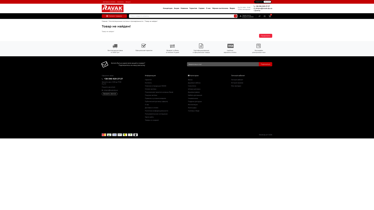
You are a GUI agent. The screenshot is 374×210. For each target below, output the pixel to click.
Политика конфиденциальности (156, 111)
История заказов (237, 83)
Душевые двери (194, 92)
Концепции (167, 8)
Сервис (201, 8)
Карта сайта (149, 117)
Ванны (190, 80)
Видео (232, 8)
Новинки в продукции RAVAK (155, 86)
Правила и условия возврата (155, 98)
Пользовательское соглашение (156, 114)
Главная (104, 21)
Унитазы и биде (193, 111)
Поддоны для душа (195, 101)
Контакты (120, 2)
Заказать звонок (109, 94)
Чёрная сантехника (220, 8)
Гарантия (193, 8)
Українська (258, 2)
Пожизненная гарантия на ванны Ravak (159, 92)
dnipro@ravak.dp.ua (111, 90)
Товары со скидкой (152, 120)
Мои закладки (236, 86)
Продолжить (265, 36)
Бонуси (128, 2)
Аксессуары (192, 108)
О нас (208, 8)
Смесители (192, 86)
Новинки (184, 8)
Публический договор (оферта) (156, 101)
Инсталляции (193, 104)
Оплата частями (150, 89)
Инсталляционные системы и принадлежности (126, 21)
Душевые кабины (194, 83)
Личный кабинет (237, 80)
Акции (176, 8)
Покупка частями (151, 95)
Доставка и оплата (109, 2)
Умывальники (193, 98)
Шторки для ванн (194, 89)
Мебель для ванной (195, 95)
